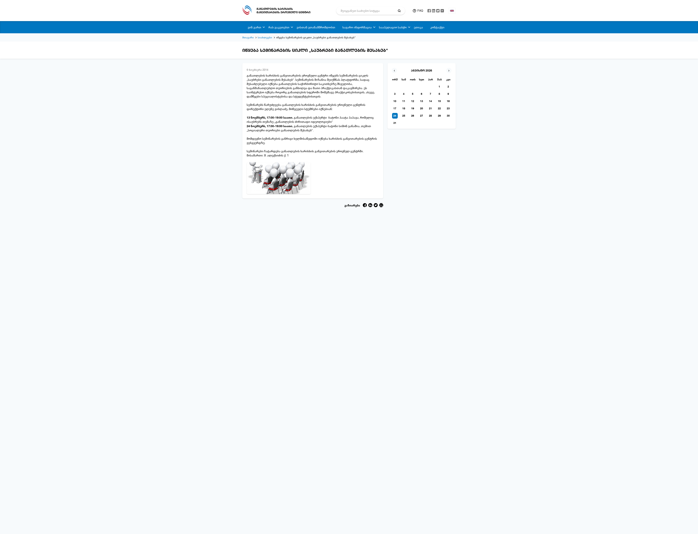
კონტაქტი (437, 27)
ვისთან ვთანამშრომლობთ (316, 27)
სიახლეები (265, 37)
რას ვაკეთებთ (278, 27)
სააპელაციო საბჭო (393, 27)
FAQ (420, 10)
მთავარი (248, 37)
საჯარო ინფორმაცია (357, 27)
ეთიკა (418, 27)
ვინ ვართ (254, 27)
